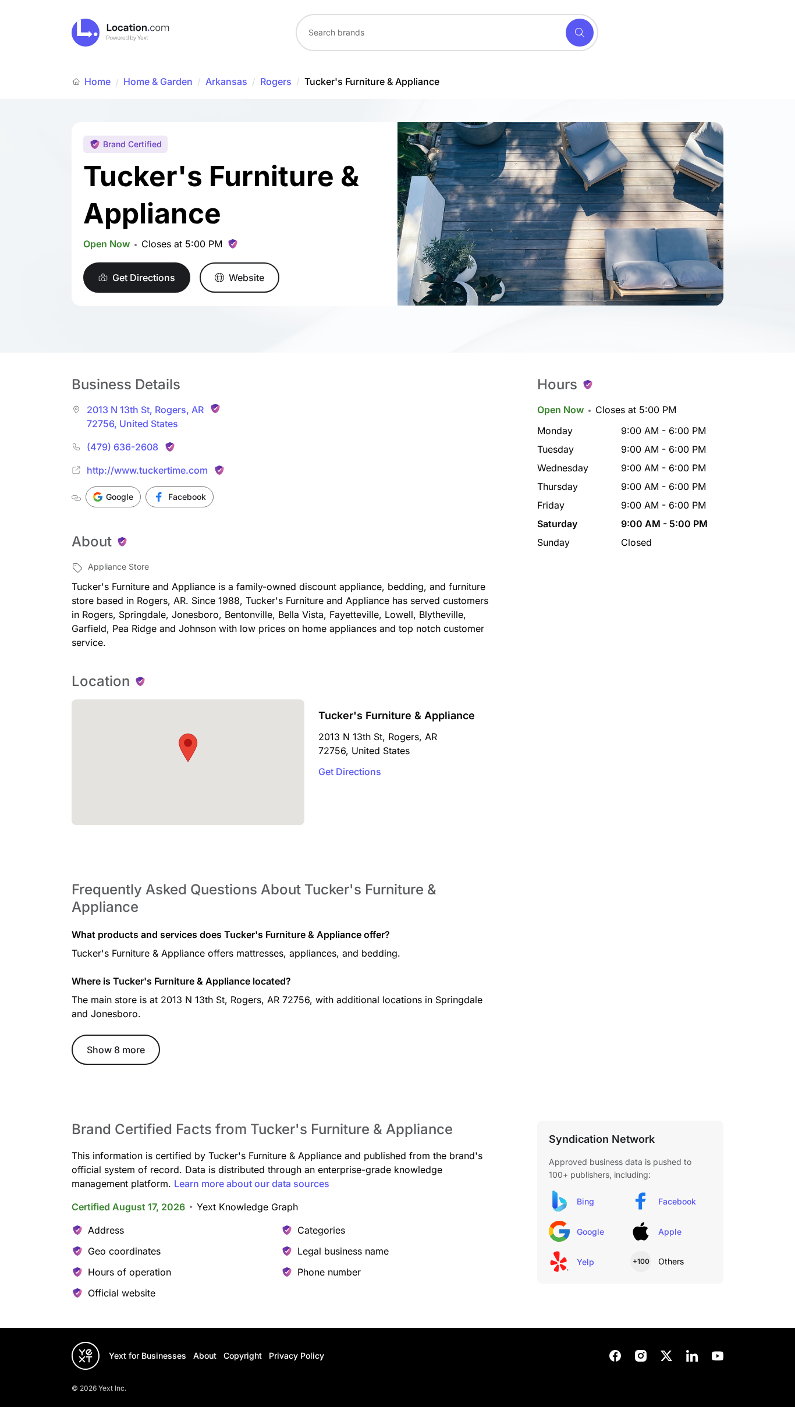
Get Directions (349, 771)
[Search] (580, 33)
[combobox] (447, 32)
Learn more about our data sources (251, 1183)
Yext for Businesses (147, 1355)
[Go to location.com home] (121, 33)
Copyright (242, 1355)
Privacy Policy (296, 1355)
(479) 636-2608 (122, 447)
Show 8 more (116, 1050)
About (205, 1355)
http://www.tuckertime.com (147, 470)
